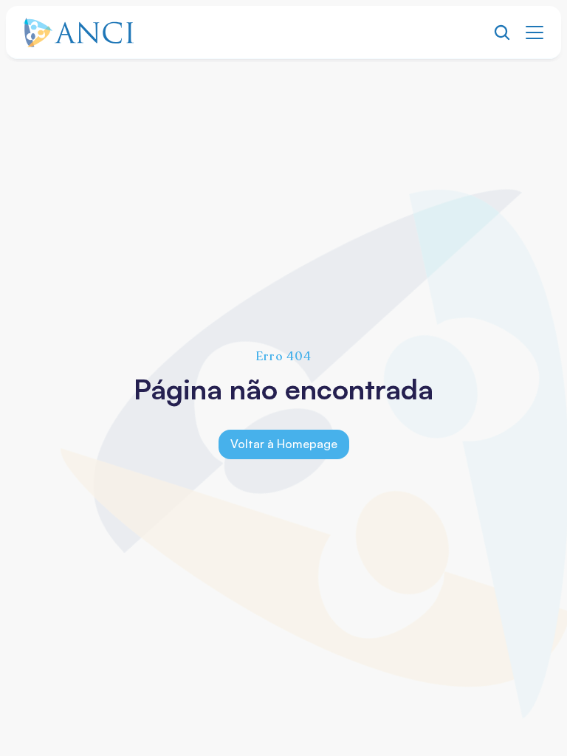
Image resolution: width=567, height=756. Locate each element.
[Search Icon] (502, 32)
